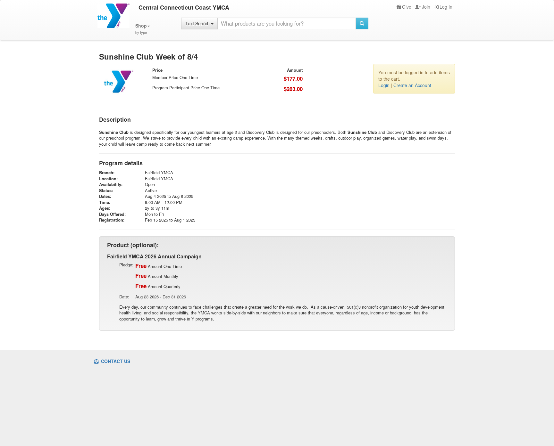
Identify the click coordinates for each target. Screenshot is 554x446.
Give (406, 7)
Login (384, 85)
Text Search (198, 23)
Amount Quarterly (157, 286)
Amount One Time (158, 266)
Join (426, 7)
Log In (446, 7)
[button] (142, 29)
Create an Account (412, 85)
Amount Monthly (156, 276)
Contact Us (115, 361)
